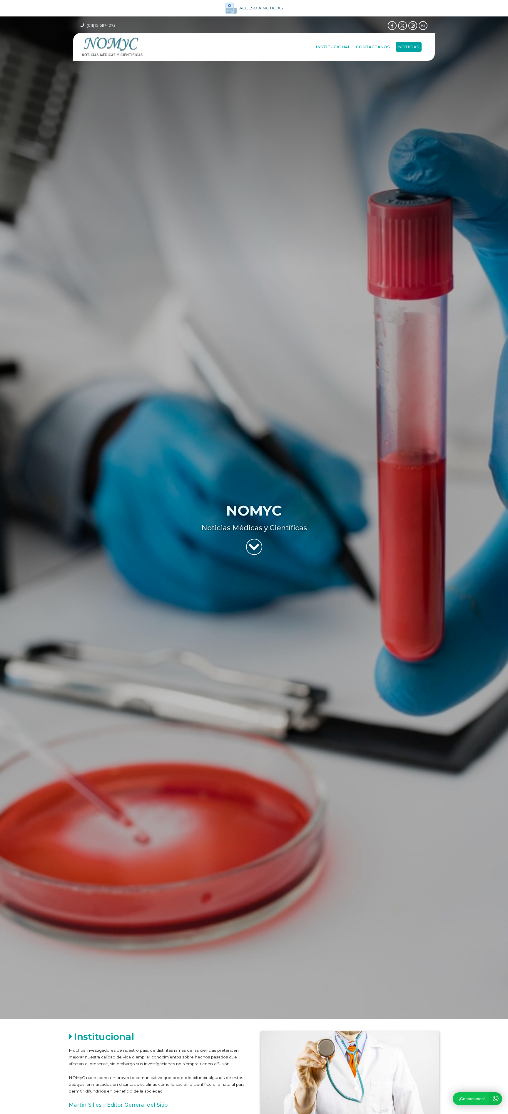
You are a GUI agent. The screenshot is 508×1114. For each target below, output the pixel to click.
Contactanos (373, 46)
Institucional (333, 46)
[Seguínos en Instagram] (412, 25)
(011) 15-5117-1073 (101, 25)
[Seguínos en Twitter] (402, 25)
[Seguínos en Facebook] (392, 25)
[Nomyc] (112, 47)
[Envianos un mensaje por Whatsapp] (423, 25)
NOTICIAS (408, 46)
